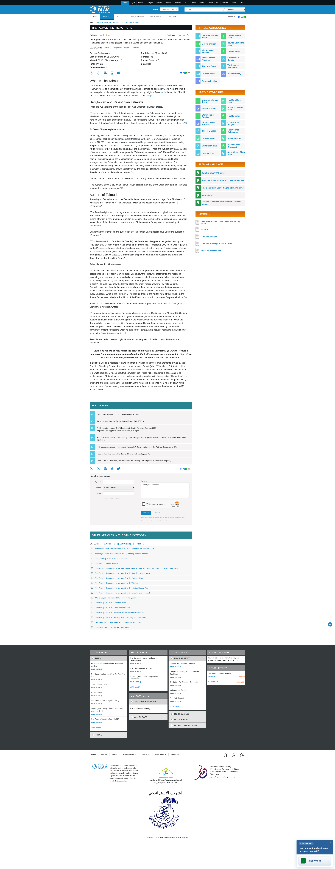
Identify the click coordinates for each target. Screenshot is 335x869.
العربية (133, 2)
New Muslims (208, 153)
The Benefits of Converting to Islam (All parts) (223, 188)
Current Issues (208, 74)
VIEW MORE (96, 728)
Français (150, 2)
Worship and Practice (208, 51)
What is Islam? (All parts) (213, 173)
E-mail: (98, 493)
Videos (119, 17)
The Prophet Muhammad (233, 66)
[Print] (105, 73)
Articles (106, 17)
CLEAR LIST (240, 682)
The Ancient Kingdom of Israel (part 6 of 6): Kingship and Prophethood (124, 593)
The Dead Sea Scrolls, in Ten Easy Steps (112, 627)
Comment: (145, 481)
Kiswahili (225, 2)
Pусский (168, 2)
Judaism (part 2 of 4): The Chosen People (112, 608)
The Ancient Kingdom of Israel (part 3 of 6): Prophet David (119, 578)
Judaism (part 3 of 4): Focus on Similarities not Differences (119, 612)
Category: (96, 48)
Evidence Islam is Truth (210, 36)
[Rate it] (91, 73)
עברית (241, 2)
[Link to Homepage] (100, 9)
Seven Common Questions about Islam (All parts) (221, 202)
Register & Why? (169, 10)
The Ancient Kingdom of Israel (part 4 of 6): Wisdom (116, 583)
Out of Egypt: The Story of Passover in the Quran (115, 598)
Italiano (201, 2)
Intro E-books (155, 17)
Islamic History (234, 74)
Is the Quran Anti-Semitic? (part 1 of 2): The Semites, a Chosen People (124, 549)
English (125, 2)
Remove (242, 676)
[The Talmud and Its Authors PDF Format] (112, 73)
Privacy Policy (160, 754)
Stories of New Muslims (208, 59)
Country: (98, 488)
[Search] (224, 9)
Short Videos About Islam (236, 153)
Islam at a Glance (137, 17)
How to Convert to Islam (235, 44)
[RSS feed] (242, 755)
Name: (98, 482)
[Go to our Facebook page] (226, 755)
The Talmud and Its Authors (106, 563)
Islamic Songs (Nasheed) (233, 146)
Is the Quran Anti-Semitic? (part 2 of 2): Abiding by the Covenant (121, 553)
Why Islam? (207, 195)
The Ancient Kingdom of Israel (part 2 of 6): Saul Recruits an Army (122, 573)
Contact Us (231, 17)
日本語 (193, 2)
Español (140, 2)
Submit (146, 513)
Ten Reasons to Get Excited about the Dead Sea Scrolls (118, 622)
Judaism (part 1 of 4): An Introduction (110, 603)
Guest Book (171, 17)
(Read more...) (96, 669)
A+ (188, 35)
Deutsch (159, 2)
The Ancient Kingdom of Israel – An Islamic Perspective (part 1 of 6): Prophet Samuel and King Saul (136, 568)
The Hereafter (233, 51)
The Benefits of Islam (234, 36)
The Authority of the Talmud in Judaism (111, 558)
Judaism (116, 23)
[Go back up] (330, 624)
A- (180, 35)
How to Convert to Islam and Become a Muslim (223, 180)
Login (155, 9)
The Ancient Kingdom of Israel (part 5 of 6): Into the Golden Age (121, 588)
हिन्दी (217, 2)
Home (95, 17)
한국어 (233, 2)
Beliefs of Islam (209, 44)
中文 (186, 2)
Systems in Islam (209, 81)
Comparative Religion (103, 23)
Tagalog (210, 2)
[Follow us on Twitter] (234, 755)
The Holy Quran (209, 66)
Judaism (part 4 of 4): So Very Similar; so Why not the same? (120, 617)
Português (178, 2)
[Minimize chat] (330, 842)
